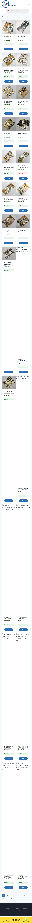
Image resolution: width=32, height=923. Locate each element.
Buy (9, 49)
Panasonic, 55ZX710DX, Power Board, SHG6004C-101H (23, 877)
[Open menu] (28, 4)
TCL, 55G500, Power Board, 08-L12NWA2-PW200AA (22, 168)
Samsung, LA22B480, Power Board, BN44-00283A (22, 361)
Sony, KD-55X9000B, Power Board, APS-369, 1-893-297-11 (8, 71)
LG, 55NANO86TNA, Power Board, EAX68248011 (9, 747)
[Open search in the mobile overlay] (17, 10)
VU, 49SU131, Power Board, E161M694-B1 (23, 490)
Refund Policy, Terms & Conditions (16, 911)
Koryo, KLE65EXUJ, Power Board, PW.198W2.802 (23, 135)
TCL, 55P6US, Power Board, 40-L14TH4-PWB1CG (8, 135)
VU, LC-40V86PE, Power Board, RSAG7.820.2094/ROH (9, 264)
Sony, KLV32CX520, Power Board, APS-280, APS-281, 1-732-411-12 (23, 748)
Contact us (7, 908)
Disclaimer (16, 908)
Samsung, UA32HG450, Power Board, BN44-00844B (9, 168)
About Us (25, 908)
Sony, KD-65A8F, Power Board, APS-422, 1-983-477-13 (8, 393)
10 (3, 898)
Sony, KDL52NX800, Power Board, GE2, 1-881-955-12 (23, 70)
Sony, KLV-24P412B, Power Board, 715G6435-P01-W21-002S (9, 877)
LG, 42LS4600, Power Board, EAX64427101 (7, 232)
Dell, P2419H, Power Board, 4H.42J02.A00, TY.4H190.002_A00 (23, 103)
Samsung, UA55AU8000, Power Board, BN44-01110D (9, 619)
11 (7, 898)
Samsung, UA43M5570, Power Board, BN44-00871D (23, 200)
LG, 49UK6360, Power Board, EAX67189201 (22, 232)
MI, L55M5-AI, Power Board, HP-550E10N (22, 38)
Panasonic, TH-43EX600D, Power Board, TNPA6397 (8, 38)
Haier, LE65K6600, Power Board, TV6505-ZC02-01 (22, 619)
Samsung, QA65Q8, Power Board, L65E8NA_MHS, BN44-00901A (8, 103)
